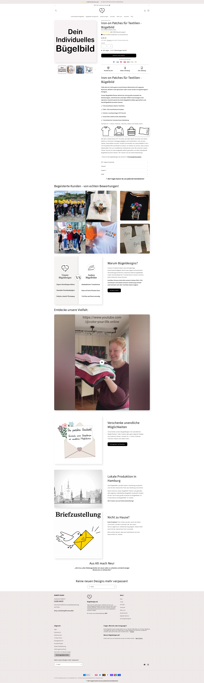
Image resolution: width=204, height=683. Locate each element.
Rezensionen (124, 613)
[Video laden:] (102, 362)
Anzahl (103, 43)
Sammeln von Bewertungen (62, 652)
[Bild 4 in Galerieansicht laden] (89, 69)
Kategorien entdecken (117, 444)
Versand (109, 40)
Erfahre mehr (114, 290)
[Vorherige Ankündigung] (54, 5)
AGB (55, 629)
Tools (121, 602)
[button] (56, 10)
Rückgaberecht (58, 641)
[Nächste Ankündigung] (149, 5)
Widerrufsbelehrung (60, 646)
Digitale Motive (124, 616)
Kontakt (122, 604)
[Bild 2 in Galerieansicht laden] (71, 69)
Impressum (57, 632)
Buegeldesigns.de (62, 678)
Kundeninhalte (58, 643)
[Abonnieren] (114, 587)
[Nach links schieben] (56, 69)
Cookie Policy (58, 638)
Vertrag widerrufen (62, 655)
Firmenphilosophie (125, 618)
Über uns (122, 610)
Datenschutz (58, 635)
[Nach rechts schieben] (95, 69)
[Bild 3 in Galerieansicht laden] (80, 69)
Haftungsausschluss (60, 649)
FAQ (121, 599)
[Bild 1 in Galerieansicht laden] (62, 69)
